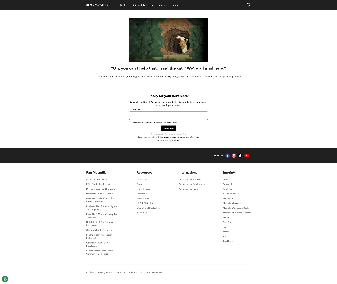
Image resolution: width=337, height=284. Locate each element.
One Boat (227, 222)
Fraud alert (142, 212)
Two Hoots (228, 241)
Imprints (229, 172)
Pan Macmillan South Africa (192, 184)
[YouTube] (246, 155)
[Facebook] (228, 155)
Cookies (90, 272)
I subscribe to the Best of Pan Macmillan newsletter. (154, 122)
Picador (226, 231)
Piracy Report (143, 189)
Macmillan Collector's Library (237, 212)
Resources (144, 172)
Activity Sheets (143, 198)
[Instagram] (234, 155)
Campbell (227, 184)
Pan (224, 227)
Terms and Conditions (126, 272)
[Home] (98, 5)
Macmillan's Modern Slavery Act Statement (101, 216)
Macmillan (228, 198)
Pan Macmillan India (188, 189)
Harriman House (231, 193)
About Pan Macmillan (96, 179)
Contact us (142, 179)
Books (123, 5)
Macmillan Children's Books (236, 208)
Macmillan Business (232, 203)
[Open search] (249, 5)
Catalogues (142, 193)
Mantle (226, 217)
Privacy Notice (105, 272)
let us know (195, 76)
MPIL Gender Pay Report (98, 184)
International (189, 172)
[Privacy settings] (5, 279)
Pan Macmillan (97, 172)
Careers (140, 184)
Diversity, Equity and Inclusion (100, 189)
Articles (162, 5)
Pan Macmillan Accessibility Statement (99, 236)
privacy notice (150, 137)
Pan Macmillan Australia (190, 179)
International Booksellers (148, 208)
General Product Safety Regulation (97, 244)
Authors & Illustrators (143, 5)
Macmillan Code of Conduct (99, 193)
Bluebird (227, 179)
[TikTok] (240, 155)
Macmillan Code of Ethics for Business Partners (100, 200)
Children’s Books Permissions (100, 230)
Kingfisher (228, 189)
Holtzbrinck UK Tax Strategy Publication (99, 224)
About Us (176, 5)
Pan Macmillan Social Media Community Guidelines (99, 252)
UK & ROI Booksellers (147, 203)
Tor (224, 236)
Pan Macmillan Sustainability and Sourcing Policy (102, 208)
